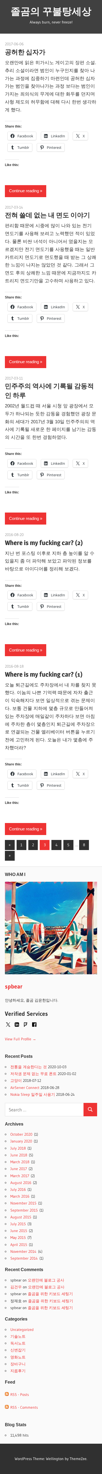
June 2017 (18, 1168)
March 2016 (19, 1196)
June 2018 (18, 1155)
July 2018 (18, 1148)
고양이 (16, 1080)
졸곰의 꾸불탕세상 (51, 11)
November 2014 (23, 1251)
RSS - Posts (19, 1394)
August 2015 (20, 1217)
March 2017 (19, 1175)
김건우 (16, 1286)
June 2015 (18, 1230)
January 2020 (21, 1141)
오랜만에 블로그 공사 (46, 1280)
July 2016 (18, 1189)
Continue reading (24, 190)
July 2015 (18, 1223)
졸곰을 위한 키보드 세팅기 (50, 1293)
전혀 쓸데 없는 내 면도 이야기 (47, 215)
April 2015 (18, 1244)
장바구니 (18, 1363)
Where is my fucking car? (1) (43, 674)
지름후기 (18, 1370)
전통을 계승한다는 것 (28, 1066)
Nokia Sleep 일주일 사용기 (32, 1094)
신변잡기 (18, 1350)
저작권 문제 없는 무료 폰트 (33, 1073)
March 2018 (19, 1161)
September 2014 (24, 1258)
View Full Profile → (20, 1039)
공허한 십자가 (25, 52)
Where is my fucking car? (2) (44, 543)
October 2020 (21, 1134)
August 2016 (20, 1182)
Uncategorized (22, 1329)
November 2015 (23, 1203)
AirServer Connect (24, 1087)
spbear (14, 986)
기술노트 (18, 1336)
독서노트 (18, 1343)
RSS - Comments (23, 1407)
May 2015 (18, 1237)
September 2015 (24, 1210)
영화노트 (18, 1357)
